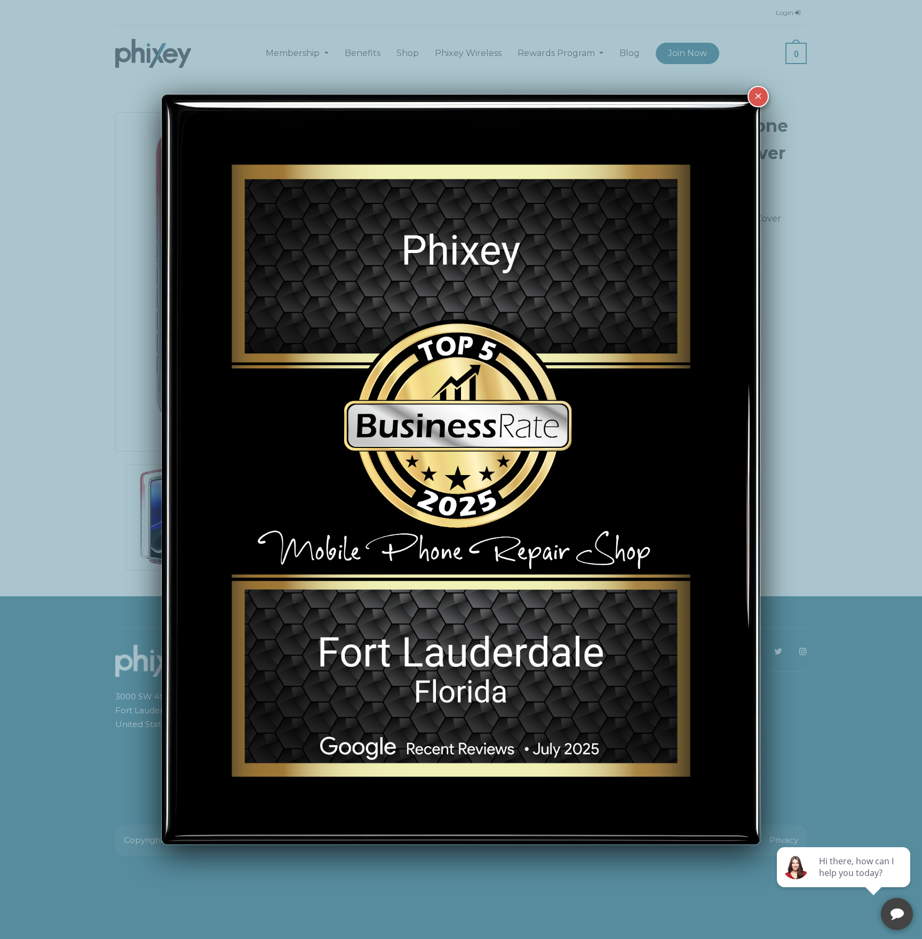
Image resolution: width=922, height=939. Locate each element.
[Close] (758, 96)
